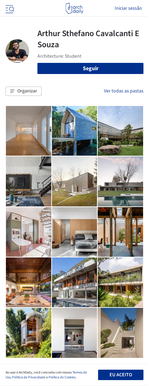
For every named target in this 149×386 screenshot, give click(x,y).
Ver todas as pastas (123, 91)
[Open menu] (9, 8)
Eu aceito (120, 374)
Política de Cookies (62, 377)
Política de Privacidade (28, 377)
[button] (24, 91)
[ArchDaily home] (74, 8)
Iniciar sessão (128, 8)
